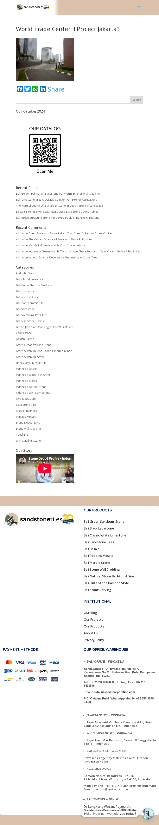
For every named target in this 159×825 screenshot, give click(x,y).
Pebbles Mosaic (26, 417)
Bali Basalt (91, 549)
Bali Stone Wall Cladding (102, 569)
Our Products (94, 626)
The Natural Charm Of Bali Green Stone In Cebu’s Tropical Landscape (59, 205)
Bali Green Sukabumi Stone (104, 521)
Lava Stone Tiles (26, 404)
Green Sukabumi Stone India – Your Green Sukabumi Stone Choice (70, 233)
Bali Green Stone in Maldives (34, 285)
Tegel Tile (22, 434)
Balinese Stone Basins (30, 321)
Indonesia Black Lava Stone (33, 375)
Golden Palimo (25, 339)
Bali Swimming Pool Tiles (32, 315)
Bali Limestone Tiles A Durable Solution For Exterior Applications (56, 199)
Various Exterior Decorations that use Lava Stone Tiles (63, 257)
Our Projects (93, 619)
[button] (148, 814)
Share (56, 89)
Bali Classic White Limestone (105, 535)
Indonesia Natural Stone (31, 387)
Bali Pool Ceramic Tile (29, 303)
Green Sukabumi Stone (30, 357)
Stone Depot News (28, 422)
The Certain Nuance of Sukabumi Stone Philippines (60, 239)
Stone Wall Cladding (28, 428)
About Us (91, 633)
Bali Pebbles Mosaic (98, 556)
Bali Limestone (25, 291)
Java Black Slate (26, 398)
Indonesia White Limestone (33, 392)
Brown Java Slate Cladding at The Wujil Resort (44, 327)
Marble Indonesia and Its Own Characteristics (57, 245)
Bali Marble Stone (97, 563)
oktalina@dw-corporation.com (114, 692)
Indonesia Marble (27, 381)
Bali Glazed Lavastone (30, 279)
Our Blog (90, 613)
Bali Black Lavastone (99, 528)
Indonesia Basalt (26, 369)
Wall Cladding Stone (28, 440)
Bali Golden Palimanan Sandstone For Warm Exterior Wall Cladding (58, 193)
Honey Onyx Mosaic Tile (31, 363)
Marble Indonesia (27, 410)
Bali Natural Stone (27, 297)
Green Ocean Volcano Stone (33, 345)
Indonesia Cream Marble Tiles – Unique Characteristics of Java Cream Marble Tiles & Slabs (85, 251)
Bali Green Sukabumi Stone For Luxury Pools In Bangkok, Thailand (57, 217)
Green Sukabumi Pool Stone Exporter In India (44, 351)
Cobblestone (24, 333)
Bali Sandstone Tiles (99, 542)
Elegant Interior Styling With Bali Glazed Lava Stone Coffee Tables (57, 211)
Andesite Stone (25, 273)
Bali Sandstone (25, 309)
